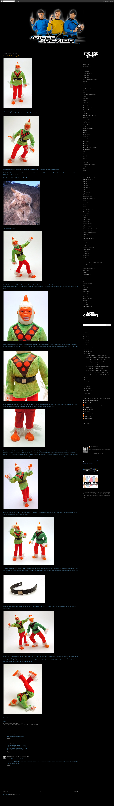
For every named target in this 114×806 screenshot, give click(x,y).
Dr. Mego (9, 743)
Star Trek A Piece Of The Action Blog (90, 460)
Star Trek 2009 (86, 274)
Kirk (84, 159)
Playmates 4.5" (86, 225)
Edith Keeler (86, 125)
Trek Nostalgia (88, 418)
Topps (84, 289)
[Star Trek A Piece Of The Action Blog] (83, 462)
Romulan (85, 255)
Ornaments (85, 211)
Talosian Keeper (86, 283)
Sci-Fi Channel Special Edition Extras (91, 262)
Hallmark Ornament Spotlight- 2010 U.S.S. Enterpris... (98, 375)
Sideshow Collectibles (88, 268)
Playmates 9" (86, 227)
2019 (86, 332)
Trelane (84, 293)
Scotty (84, 266)
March (87, 386)
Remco (84, 244)
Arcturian (85, 77)
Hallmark (85, 141)
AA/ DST (9, 724)
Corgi (84, 111)
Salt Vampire (86, 259)
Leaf (84, 172)
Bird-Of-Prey (86, 87)
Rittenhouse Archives (88, 247)
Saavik (84, 257)
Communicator (86, 109)
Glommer (85, 138)
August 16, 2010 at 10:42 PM (19, 734)
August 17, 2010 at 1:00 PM (18, 743)
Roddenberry (86, 251)
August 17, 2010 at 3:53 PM (22, 756)
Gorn (84, 140)
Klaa (84, 160)
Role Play (85, 253)
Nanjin (84, 206)
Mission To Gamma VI (88, 198)
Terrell (84, 285)
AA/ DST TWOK (86, 73)
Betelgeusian (86, 85)
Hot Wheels (85, 149)
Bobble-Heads (86, 89)
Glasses (84, 136)
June (87, 379)
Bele (84, 83)
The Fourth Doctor (89, 409)
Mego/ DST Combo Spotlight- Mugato (94, 368)
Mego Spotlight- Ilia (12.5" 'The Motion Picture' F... (97, 355)
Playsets (85, 234)
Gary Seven (85, 134)
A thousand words (89, 414)
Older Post (76, 791)
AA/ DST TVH (86, 72)
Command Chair (86, 107)
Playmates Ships (86, 230)
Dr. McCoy (85, 123)
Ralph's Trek (88, 416)
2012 (86, 338)
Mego (27, 724)
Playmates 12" (86, 221)
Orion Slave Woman (87, 210)
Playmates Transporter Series (89, 232)
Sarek (84, 261)
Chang (84, 96)
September (88, 351)
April (87, 384)
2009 (86, 393)
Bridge (84, 92)
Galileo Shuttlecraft (87, 128)
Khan (84, 157)
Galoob (84, 130)
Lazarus (84, 170)
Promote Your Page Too (87, 463)
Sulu (84, 278)
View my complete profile (96, 453)
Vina (84, 302)
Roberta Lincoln (86, 249)
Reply (8, 738)
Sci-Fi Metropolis (87, 264)
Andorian (85, 75)
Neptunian (85, 208)
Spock (84, 272)
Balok (84, 81)
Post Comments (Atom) (14, 794)
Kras (84, 168)
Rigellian (85, 246)
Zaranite (85, 304)
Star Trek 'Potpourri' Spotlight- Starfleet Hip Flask (97, 364)
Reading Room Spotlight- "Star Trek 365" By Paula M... (98, 357)
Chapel (84, 98)
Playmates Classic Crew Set (89, 228)
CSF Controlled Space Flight (89, 94)
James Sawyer (10, 756)
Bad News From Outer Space (91, 400)
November (88, 347)
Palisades (85, 213)
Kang (84, 155)
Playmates (85, 219)
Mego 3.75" (85, 189)
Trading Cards (86, 291)
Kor (84, 166)
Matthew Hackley (87, 179)
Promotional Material (88, 238)
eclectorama (87, 411)
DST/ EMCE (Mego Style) (18, 724)
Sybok (84, 280)
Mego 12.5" (85, 187)
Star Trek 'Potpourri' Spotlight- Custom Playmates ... (97, 362)
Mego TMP (85, 193)
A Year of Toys (88, 407)
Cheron (84, 102)
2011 (86, 340)
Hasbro (84, 145)
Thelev (84, 287)
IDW (84, 151)
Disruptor (85, 121)
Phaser (84, 215)
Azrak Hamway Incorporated (89, 79)
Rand (84, 242)
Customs (85, 113)
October (88, 349)
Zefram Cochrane (87, 306)
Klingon (85, 162)
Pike (84, 217)
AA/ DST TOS (86, 68)
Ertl (84, 126)
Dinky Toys (85, 119)
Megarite (85, 183)
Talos (84, 281)
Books (84, 90)
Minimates (85, 194)
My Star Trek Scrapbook (90, 402)
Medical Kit (85, 181)
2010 (86, 343)
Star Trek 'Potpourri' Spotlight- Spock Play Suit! (96, 370)
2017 (86, 334)
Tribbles (85, 295)
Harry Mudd (85, 143)
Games (84, 132)
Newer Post (5, 791)
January (88, 390)
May (87, 382)
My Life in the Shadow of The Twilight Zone (95, 405)
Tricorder (85, 297)
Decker (84, 117)
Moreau (84, 200)
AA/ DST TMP (86, 66)
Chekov (84, 100)
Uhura (84, 300)
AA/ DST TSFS (86, 70)
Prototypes (85, 240)
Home (41, 791)
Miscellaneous (86, 196)
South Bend (85, 270)
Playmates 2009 (86, 223)
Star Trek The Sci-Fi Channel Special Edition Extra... (97, 366)
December (88, 345)
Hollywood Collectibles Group (90, 147)
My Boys (85, 204)
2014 (86, 336)
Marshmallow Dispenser (88, 177)
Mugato (36, 724)
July (87, 377)
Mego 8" (31, 724)
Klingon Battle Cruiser (88, 164)
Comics (84, 106)
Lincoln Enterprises (87, 174)
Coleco (84, 104)
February (88, 388)
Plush (84, 236)
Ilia (83, 153)
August (87, 353)
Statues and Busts (87, 276)
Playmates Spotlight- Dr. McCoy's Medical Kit (96, 359)
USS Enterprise (86, 298)
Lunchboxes (85, 176)
